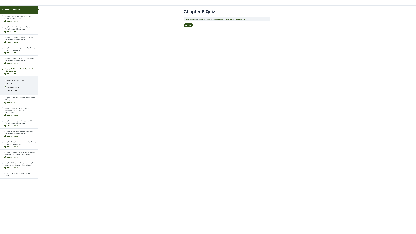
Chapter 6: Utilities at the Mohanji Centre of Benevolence (216, 19)
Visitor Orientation (12, 9)
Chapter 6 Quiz (240, 19)
